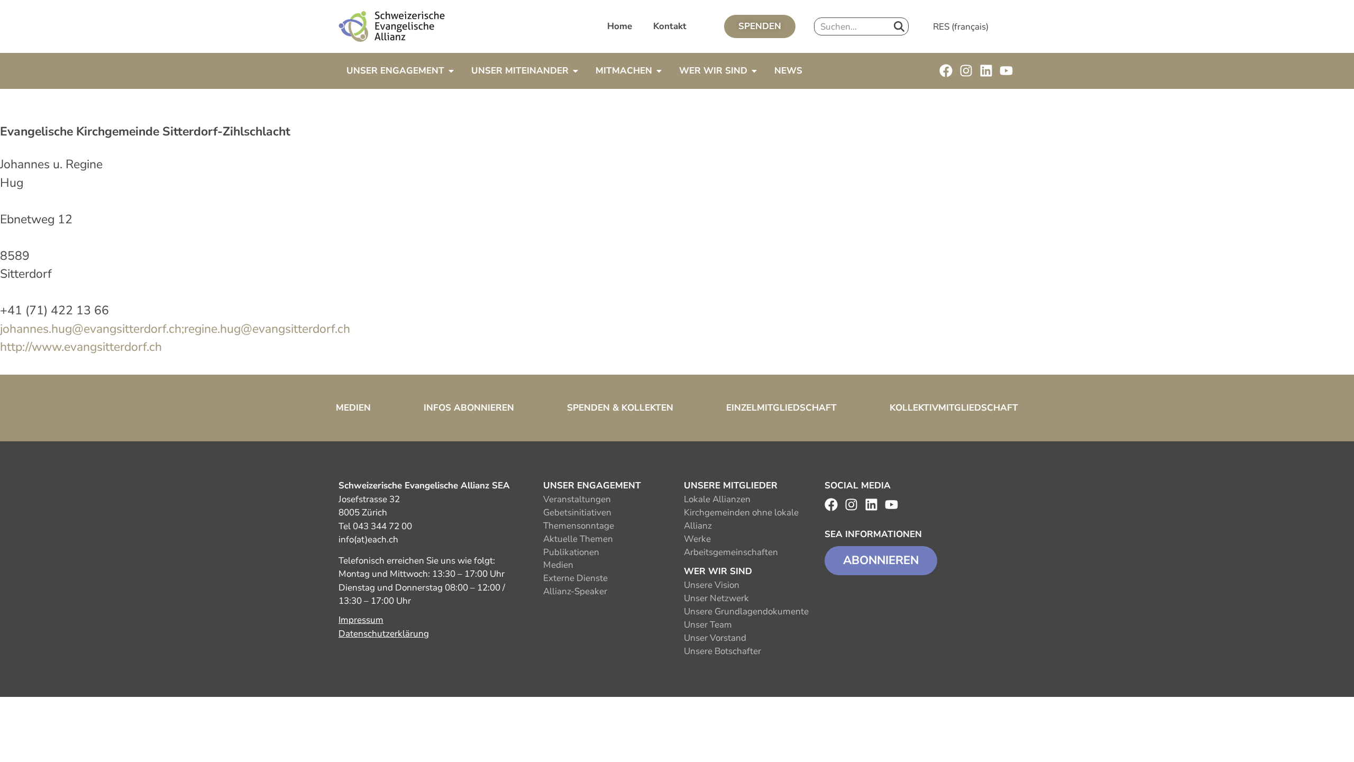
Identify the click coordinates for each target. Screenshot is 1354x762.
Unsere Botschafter (722, 651)
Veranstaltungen (577, 499)
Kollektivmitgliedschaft (954, 408)
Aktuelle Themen (578, 539)
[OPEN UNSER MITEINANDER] (575, 71)
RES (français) (961, 27)
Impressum (360, 620)
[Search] (899, 26)
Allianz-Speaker (575, 591)
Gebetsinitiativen (577, 512)
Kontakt (670, 26)
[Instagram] (966, 70)
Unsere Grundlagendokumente (746, 611)
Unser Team (708, 625)
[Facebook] (946, 70)
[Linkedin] (986, 70)
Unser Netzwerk (716, 598)
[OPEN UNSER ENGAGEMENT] (451, 71)
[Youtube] (1006, 70)
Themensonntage (578, 526)
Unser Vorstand (715, 638)
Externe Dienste (575, 578)
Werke (697, 539)
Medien (353, 408)
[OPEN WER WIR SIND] (754, 71)
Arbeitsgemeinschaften (731, 552)
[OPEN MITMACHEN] (659, 71)
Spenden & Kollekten (620, 408)
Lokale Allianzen (717, 499)
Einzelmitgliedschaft (781, 408)
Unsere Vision (711, 585)
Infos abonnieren (469, 408)
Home (619, 26)
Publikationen (571, 552)
